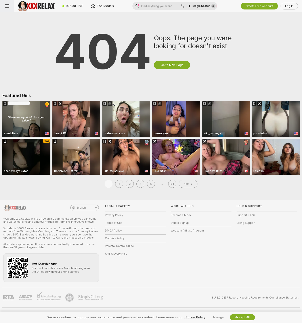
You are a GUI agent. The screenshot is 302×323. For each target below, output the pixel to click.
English (81, 207)
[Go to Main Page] (36, 6)
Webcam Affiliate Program (187, 230)
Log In (289, 6)
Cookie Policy (194, 317)
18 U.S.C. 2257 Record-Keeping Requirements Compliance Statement (254, 297)
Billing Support (246, 222)
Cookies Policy (114, 238)
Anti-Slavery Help (116, 253)
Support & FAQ (246, 215)
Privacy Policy (114, 215)
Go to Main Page (172, 65)
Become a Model (181, 215)
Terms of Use (113, 222)
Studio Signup (180, 222)
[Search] (183, 6)
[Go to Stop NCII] (91, 297)
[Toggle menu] (7, 6)
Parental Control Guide (119, 246)
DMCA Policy (113, 230)
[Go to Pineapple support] (70, 297)
